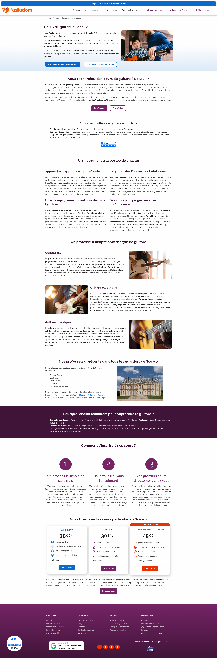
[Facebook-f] (105, 647)
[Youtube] (111, 647)
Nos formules (112, 10)
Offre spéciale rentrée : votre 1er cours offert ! (108, 3)
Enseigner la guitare (129, 10)
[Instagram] (99, 647)
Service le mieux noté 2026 (70, 646)
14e (92, 398)
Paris (88, 398)
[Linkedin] (117, 647)
